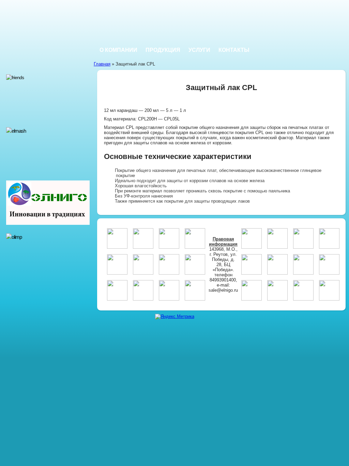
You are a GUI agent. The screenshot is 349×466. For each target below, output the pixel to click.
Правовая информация (223, 241)
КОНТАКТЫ (233, 50)
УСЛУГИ (199, 50)
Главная (102, 64)
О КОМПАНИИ (118, 50)
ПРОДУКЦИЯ (163, 50)
